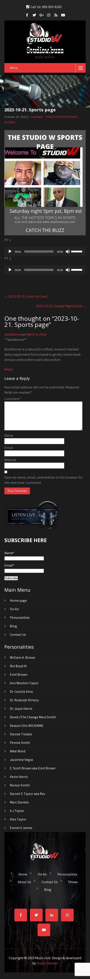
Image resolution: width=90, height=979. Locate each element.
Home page (18, 600)
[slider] (77, 251)
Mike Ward (17, 751)
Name (8, 435)
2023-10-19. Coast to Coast (26, 296)
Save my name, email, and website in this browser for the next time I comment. (43, 480)
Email (8, 447)
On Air (14, 609)
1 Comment (36, 117)
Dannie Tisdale (21, 734)
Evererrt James (21, 828)
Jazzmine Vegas (21, 759)
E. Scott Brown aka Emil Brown (32, 768)
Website (10, 460)
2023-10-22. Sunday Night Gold (61, 306)
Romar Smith (20, 785)
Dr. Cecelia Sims (21, 691)
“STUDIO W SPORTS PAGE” (61, 117)
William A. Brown (22, 657)
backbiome (12, 334)
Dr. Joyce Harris (21, 708)
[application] (45, 251)
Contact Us (18, 634)
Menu (14, 67)
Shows (73, 881)
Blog (13, 626)
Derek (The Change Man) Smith (33, 717)
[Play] (10, 251)
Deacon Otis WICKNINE (26, 725)
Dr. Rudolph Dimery (24, 700)
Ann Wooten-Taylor (24, 683)
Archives (9, 122)
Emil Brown (18, 674)
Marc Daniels (19, 802)
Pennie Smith (20, 742)
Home (22, 874)
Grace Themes (47, 963)
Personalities (20, 617)
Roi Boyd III (18, 666)
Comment (13, 398)
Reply (8, 369)
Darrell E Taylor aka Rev (27, 793)
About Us (24, 881)
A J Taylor (17, 810)
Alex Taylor (18, 819)
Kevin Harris (19, 776)
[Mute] (68, 251)
